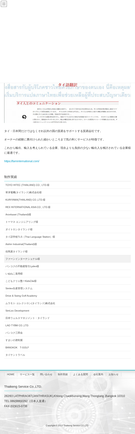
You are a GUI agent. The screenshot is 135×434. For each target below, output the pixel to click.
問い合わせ (46, 374)
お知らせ (113, 374)
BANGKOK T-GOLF (17, 347)
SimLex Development (17, 310)
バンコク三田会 (14, 332)
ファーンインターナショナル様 (22, 258)
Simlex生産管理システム (19, 288)
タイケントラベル (15, 354)
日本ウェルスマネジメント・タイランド (27, 318)
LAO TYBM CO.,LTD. (17, 325)
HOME (10, 374)
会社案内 (98, 374)
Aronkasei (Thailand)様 (18, 214)
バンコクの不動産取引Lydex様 (22, 266)
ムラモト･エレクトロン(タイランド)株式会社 (30, 303)
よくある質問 (80, 374)
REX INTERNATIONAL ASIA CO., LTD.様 (27, 207)
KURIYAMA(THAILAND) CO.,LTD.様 (25, 199)
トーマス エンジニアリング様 (21, 221)
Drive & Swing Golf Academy (21, 295)
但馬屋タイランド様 (16, 251)
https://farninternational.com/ (21, 161)
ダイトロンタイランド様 (19, 229)
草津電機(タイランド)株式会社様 (23, 192)
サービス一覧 (27, 374)
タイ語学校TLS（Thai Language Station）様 (30, 236)
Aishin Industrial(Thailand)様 (21, 244)
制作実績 (10, 177)
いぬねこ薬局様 (14, 273)
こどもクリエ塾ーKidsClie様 (21, 281)
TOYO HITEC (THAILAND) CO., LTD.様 (27, 185)
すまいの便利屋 (14, 340)
